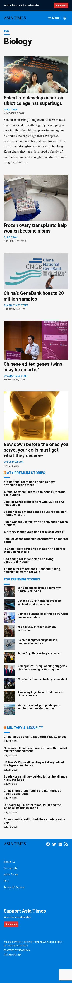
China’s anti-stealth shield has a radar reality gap (34, 821)
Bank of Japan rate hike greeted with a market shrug (36, 540)
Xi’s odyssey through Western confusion (37, 628)
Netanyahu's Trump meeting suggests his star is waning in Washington (42, 668)
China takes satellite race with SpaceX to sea (35, 736)
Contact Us (10, 868)
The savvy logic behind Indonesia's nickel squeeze (40, 694)
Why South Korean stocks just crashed (42, 679)
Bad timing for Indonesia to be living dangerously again (29, 560)
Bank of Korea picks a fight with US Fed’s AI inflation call (34, 503)
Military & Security (25, 727)
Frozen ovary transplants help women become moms (35, 228)
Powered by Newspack (17, 950)
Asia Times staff (17, 305)
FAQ (6, 881)
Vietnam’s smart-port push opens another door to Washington (39, 707)
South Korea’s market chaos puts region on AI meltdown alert (35, 513)
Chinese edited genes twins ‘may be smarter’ (33, 366)
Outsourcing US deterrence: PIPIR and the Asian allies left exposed (32, 806)
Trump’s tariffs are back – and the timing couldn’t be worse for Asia (32, 570)
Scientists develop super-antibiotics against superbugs (34, 100)
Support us (61, 5)
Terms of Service (14, 887)
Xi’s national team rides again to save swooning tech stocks (30, 483)
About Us (9, 862)
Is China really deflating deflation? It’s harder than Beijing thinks (34, 550)
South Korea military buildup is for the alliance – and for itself (35, 778)
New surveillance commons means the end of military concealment (35, 749)
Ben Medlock (15, 461)
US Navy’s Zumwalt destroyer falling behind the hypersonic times (34, 764)
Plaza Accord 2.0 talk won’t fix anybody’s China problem (36, 523)
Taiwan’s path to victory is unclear (39, 653)
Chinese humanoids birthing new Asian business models (43, 615)
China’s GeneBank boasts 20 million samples (34, 296)
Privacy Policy (12, 954)
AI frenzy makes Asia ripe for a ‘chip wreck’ (34, 532)
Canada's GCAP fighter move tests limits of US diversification (39, 602)
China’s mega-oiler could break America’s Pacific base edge (32, 792)
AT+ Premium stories (26, 473)
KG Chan (12, 109)
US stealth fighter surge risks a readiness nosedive (38, 642)
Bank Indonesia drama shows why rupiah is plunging (39, 589)
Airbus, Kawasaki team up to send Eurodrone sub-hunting (35, 493)
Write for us (11, 874)
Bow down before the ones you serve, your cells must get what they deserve (36, 450)
